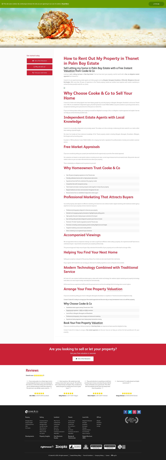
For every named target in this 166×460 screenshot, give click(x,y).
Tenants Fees (71, 424)
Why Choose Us (43, 428)
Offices (99, 417)
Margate (98, 420)
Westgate (84, 428)
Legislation (56, 426)
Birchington (84, 426)
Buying (27, 417)
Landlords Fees (57, 422)
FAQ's (26, 426)
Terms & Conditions (88, 455)
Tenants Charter (71, 420)
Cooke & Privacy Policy (75, 455)
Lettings (98, 426)
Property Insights (29, 422)
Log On (115, 455)
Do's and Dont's (71, 426)
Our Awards (27, 428)
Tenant (70, 417)
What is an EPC (43, 431)
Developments (29, 436)
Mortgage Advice (29, 420)
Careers (107, 455)
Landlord (56, 417)
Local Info (85, 417)
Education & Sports (86, 429)
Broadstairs (84, 424)
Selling (42, 417)
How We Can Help (43, 426)
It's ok (157, 4)
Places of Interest (86, 433)
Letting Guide (57, 424)
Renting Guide (71, 422)
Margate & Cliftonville (87, 420)
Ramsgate (84, 422)
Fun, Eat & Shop (85, 431)
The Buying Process (29, 424)
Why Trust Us (57, 420)
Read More (65, 4)
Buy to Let (56, 428)
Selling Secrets (43, 429)
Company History (99, 455)
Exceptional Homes (44, 420)
